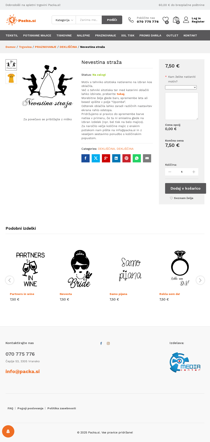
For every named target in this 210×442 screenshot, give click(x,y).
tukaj (120, 94)
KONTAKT (190, 35)
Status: (86, 74)
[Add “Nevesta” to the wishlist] (89, 287)
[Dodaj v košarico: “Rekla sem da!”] (170, 287)
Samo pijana (118, 294)
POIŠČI (112, 19)
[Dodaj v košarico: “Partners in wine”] (21, 287)
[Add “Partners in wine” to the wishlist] (40, 287)
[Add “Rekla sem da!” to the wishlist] (189, 287)
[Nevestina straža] (85, 158)
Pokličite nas (146, 17)
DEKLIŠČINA (106, 148)
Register (198, 21)
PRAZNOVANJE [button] (105, 35)
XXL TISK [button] (127, 35)
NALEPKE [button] (83, 35)
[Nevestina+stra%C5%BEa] (96, 158)
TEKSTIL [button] (12, 35)
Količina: (171, 164)
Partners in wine (22, 294)
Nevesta (66, 294)
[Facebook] (101, 343)
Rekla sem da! (169, 294)
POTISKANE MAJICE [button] (37, 35)
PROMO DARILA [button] (150, 35)
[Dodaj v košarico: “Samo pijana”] (120, 287)
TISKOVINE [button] (64, 35)
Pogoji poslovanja (30, 408)
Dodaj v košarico (185, 188)
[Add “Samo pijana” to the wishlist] (139, 287)
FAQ (10, 408)
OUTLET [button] (172, 35)
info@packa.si (23, 371)
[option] (30, 278)
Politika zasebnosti (61, 408)
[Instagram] (108, 343)
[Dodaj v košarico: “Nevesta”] (70, 287)
